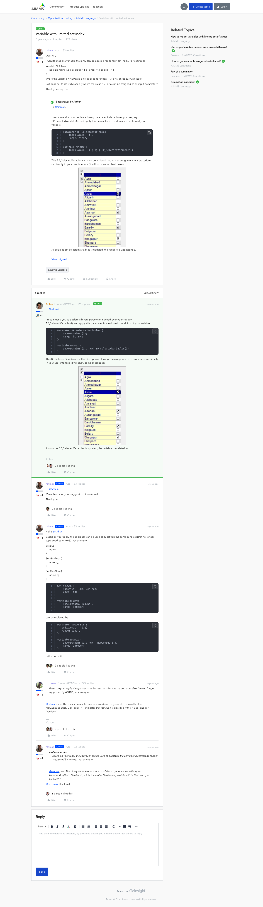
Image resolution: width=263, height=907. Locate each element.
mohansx (51, 683)
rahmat (49, 50)
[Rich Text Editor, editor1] (97, 848)
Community (38, 18)
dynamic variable (57, 269)
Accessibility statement (144, 899)
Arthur (49, 304)
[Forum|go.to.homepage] (38, 6)
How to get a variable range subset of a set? (196, 61)
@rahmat (59, 106)
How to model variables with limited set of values (199, 36)
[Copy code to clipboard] (149, 132)
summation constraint (183, 82)
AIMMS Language (86, 18)
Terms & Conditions (117, 899)
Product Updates (79, 6)
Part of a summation (182, 71)
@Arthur (53, 489)
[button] (201, 6)
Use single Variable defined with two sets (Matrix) (199, 47)
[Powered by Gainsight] (131, 892)
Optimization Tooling (60, 18)
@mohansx (52, 784)
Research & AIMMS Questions (188, 55)
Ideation (98, 6)
